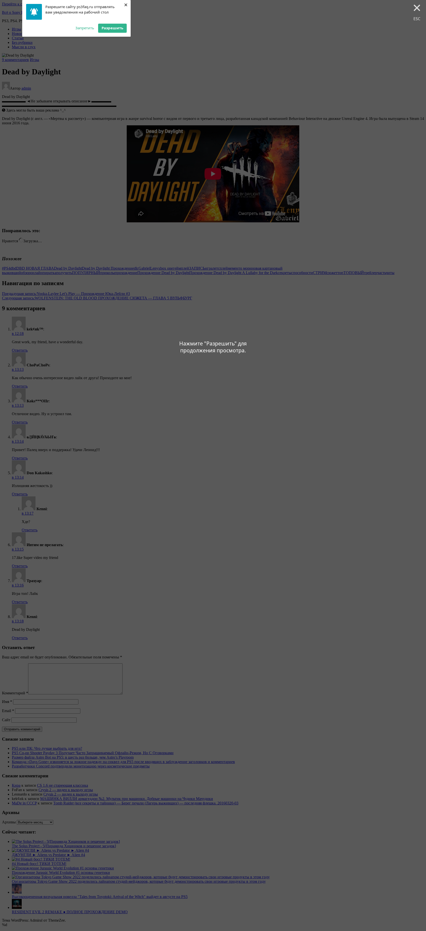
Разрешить (112, 27)
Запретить (84, 27)
